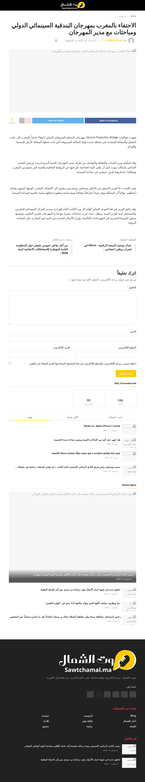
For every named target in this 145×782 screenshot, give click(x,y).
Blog (133, 715)
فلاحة (46, 721)
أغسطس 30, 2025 (87, 40)
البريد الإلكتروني (60, 347)
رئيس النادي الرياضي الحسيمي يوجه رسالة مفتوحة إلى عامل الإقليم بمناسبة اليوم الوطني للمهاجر (83, 574)
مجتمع (46, 726)
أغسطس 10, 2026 (124, 579)
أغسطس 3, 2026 (111, 607)
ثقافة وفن (87, 721)
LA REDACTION (113, 40)
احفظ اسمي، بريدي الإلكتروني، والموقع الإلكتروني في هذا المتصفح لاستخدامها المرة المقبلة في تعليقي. (82, 363)
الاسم (132, 331)
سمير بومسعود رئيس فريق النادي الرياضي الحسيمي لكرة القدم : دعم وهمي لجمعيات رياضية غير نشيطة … (67, 466)
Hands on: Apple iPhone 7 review (102, 425)
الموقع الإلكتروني (127, 347)
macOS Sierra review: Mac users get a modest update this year (86, 453)
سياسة (45, 715)
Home (133, 15)
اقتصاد (133, 726)
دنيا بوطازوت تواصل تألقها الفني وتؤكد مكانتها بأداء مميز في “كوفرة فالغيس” (82, 603)
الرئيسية (123, 15)
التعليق (131, 287)
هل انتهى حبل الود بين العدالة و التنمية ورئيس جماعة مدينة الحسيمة (87, 439)
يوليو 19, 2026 (112, 621)
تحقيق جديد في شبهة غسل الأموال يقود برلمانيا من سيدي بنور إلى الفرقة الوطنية (80, 589)
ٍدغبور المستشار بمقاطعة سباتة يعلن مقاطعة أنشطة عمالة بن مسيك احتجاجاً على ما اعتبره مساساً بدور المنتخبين (65, 616)
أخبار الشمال (129, 721)
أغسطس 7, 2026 (111, 594)
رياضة (89, 726)
